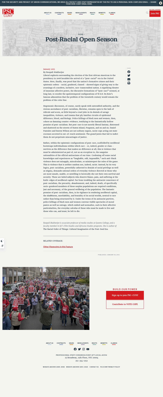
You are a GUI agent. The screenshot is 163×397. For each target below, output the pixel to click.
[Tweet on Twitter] (128, 75)
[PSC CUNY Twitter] (79, 349)
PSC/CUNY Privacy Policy (110, 367)
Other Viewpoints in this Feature (58, 247)
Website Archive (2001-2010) (54, 367)
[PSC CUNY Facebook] (75, 349)
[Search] (147, 12)
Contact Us (94, 367)
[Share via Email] (128, 79)
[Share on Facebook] (128, 71)
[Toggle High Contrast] (2, 240)
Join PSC (155, 13)
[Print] (128, 83)
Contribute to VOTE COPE (125, 304)
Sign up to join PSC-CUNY (125, 295)
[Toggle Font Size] (2, 245)
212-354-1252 (81, 361)
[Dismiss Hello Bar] (160, 3)
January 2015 (49, 69)
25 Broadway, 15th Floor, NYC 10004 (81, 358)
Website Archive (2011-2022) (77, 367)
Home (80, 34)
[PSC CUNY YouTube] (87, 349)
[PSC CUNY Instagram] (83, 349)
